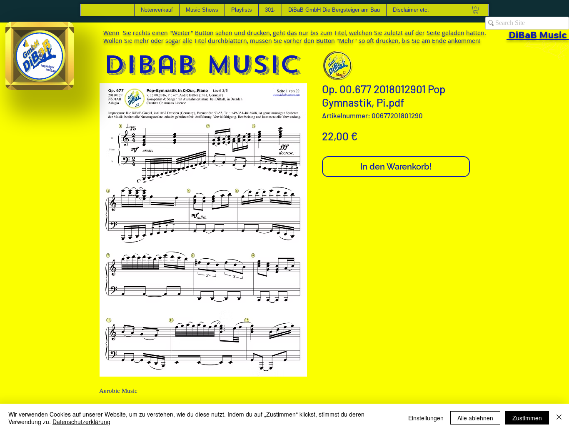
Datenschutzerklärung (81, 421)
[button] (63, 81)
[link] (475, 9)
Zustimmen (527, 418)
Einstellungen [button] (426, 418)
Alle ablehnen (475, 418)
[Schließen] (559, 417)
